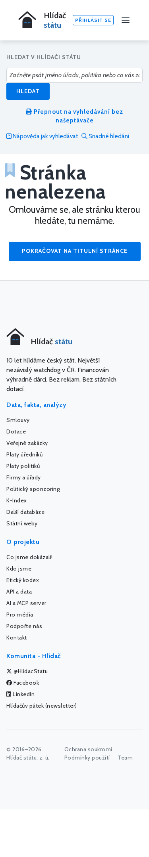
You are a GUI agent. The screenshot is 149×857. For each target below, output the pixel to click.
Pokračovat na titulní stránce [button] (75, 250)
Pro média (19, 614)
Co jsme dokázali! (29, 557)
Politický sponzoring (33, 488)
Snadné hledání (108, 136)
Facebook (25, 682)
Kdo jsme (18, 568)
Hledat (28, 91)
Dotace (16, 431)
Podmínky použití (87, 757)
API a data (19, 591)
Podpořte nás (24, 626)
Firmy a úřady (23, 477)
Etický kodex (22, 580)
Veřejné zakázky (27, 443)
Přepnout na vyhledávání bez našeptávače (77, 116)
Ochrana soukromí (88, 749)
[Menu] (125, 20)
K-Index (16, 500)
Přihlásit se (93, 20)
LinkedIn (23, 694)
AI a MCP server (26, 603)
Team (125, 757)
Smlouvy (18, 420)
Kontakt (16, 637)
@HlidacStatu (30, 671)
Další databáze (25, 511)
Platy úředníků (24, 454)
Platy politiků (23, 466)
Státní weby (22, 523)
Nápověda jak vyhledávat (45, 136)
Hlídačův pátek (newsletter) (41, 705)
